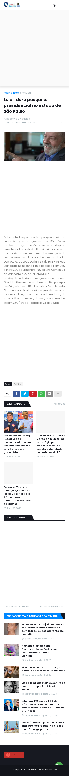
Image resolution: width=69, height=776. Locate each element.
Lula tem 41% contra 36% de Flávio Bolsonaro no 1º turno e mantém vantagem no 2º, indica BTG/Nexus (43, 706)
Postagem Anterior (17, 606)
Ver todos (59, 403)
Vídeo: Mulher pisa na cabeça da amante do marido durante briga (43, 669)
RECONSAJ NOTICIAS (45, 769)
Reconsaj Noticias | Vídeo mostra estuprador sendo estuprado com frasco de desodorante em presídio (43, 629)
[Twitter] (25, 394)
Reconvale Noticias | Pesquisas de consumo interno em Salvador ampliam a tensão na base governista (17, 444)
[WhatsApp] (41, 394)
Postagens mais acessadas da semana (32, 616)
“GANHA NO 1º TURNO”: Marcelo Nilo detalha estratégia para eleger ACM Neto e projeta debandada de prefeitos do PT (50, 444)
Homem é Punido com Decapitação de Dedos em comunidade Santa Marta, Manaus (39, 651)
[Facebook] (16, 394)
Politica (26, 92)
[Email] (49, 394)
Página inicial (12, 92)
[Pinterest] (33, 394)
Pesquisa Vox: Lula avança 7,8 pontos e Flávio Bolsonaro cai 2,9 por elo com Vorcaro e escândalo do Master (17, 496)
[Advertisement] (34, 48)
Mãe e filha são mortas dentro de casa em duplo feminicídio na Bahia (43, 686)
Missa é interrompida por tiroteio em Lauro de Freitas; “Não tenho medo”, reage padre (43, 726)
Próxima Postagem (51, 606)
